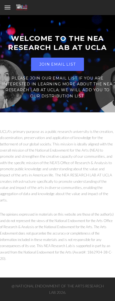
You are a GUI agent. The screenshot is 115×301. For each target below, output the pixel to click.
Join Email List (57, 64)
